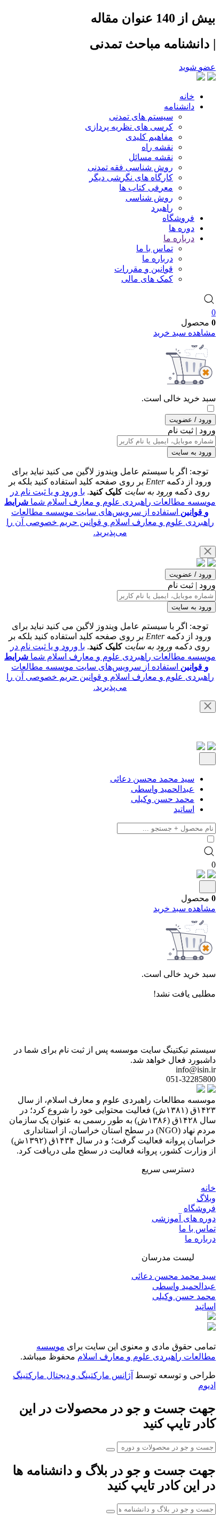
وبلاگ (206, 1198)
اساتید (184, 809)
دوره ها (181, 228)
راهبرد (162, 207)
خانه (186, 96)
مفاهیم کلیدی (149, 136)
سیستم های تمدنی (141, 116)
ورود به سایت (191, 452)
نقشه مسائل (151, 157)
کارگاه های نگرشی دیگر (131, 177)
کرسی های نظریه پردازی (129, 126)
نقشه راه (157, 147)
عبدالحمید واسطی (162, 788)
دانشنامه (179, 106)
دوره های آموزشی (184, 1218)
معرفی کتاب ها (146, 187)
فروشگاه (178, 217)
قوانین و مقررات (143, 268)
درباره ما (178, 238)
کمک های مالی (147, 278)
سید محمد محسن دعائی (152, 778)
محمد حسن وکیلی (162, 799)
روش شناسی (149, 197)
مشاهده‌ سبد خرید (184, 332)
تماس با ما (154, 248)
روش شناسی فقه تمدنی (130, 167)
